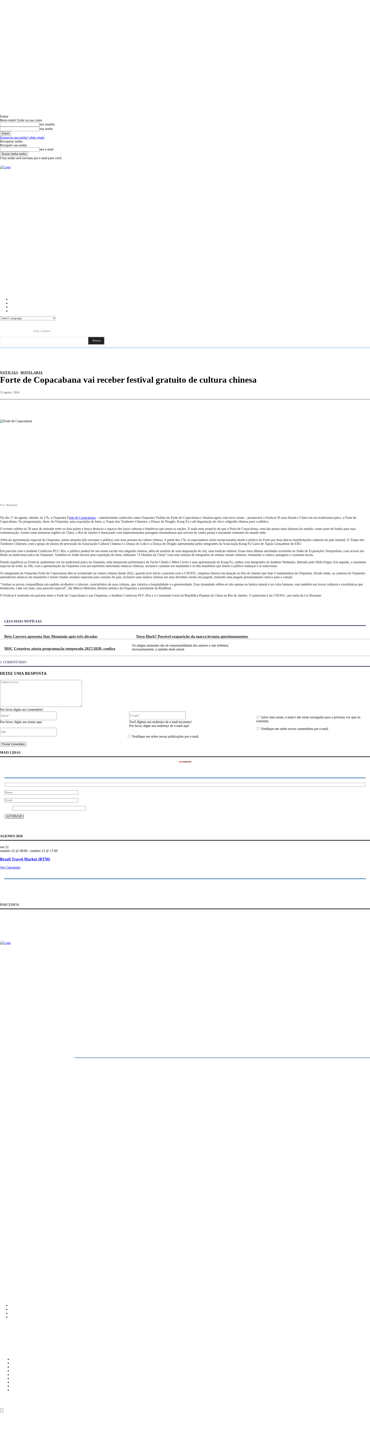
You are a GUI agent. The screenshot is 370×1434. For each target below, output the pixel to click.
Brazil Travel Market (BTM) (25, 859)
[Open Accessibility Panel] (1, 1410)
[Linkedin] (20, 330)
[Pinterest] (332, 406)
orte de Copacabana (82, 517)
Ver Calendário (10, 867)
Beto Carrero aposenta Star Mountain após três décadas (50, 636)
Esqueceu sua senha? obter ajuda (22, 137)
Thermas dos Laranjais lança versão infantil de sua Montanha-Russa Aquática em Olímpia (54, 1269)
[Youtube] (28, 330)
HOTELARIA (32, 372)
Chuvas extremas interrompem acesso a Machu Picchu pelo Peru (39, 1260)
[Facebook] (3, 330)
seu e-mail (46, 149)
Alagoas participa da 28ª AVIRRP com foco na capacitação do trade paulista (45, 1251)
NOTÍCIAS (9, 372)
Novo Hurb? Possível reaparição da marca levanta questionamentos (192, 636)
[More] (362, 406)
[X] (316, 406)
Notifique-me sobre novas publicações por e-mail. (165, 736)
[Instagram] (11, 330)
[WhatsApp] (347, 406)
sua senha (46, 129)
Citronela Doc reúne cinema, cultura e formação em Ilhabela (36, 1242)
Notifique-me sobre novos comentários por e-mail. (295, 729)
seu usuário (47, 124)
